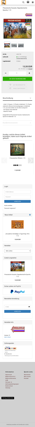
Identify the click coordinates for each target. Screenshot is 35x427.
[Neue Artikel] (30, 215)
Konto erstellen (8, 205)
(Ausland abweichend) (21, 58)
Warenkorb (27, 374)
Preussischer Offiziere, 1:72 (17, 158)
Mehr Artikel (7, 337)
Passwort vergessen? (10, 208)
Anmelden (17, 201)
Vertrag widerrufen (7, 398)
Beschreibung (8, 98)
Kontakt (26, 378)
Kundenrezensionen (10, 123)
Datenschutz (9, 386)
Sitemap (7, 387)
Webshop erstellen (11, 424)
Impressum (8, 374)
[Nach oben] (30, 424)
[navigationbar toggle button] (32, 2)
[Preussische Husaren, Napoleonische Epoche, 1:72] (18, 27)
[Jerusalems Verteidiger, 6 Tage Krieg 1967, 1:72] (17, 224)
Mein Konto (27, 376)
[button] (5, 73)
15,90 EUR (18, 239)
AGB (6, 380)
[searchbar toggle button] (23, 2)
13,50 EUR (18, 280)
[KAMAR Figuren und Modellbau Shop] (3, 2)
